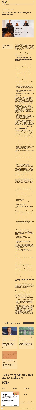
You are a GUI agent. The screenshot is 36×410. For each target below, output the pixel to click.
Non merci (3, 405)
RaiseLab (16, 46)
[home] (5, 1)
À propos (14, 391)
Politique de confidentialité (30, 408)
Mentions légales (22, 408)
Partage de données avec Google (6, 401)
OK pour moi (16, 405)
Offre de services (5, 391)
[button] (33, 2)
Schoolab (25, 392)
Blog (3, 4)
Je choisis (10, 405)
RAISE (25, 391)
